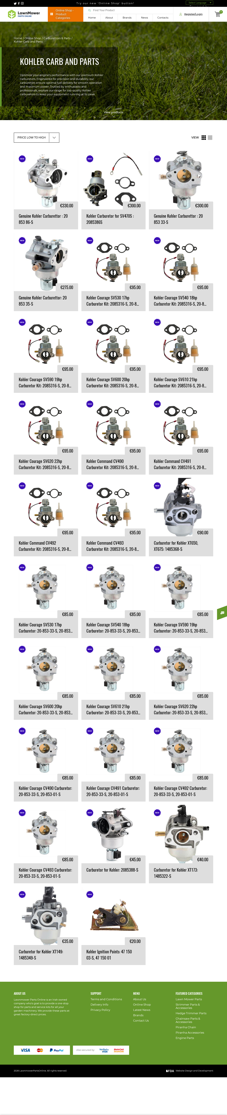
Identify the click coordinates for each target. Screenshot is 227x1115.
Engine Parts (185, 1038)
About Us (139, 999)
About (109, 18)
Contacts (162, 18)
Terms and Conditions (106, 999)
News (144, 18)
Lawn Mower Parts (189, 999)
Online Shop (33, 38)
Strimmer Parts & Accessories (188, 1006)
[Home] (24, 14)
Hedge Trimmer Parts (191, 1013)
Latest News (141, 1010)
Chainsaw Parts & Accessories (188, 1020)
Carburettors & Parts (57, 38)
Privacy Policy (100, 1010)
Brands (127, 18)
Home (92, 18)
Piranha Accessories (190, 1032)
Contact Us (141, 1020)
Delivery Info (99, 1004)
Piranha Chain (186, 1027)
